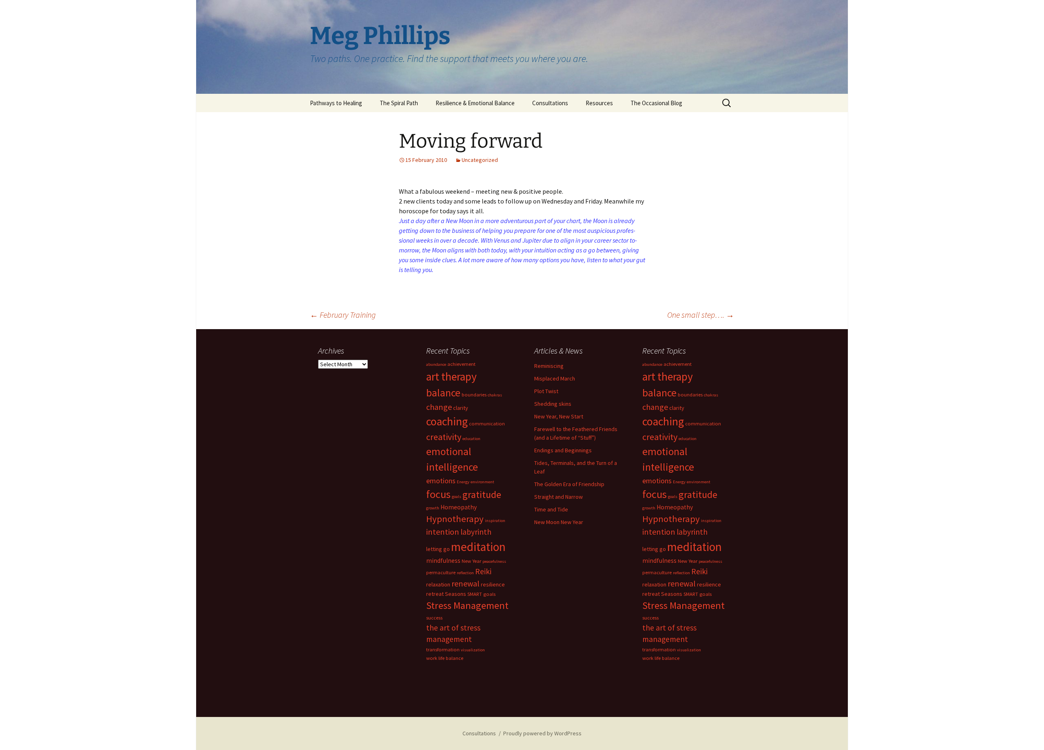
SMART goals (481, 594)
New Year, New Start (558, 416)
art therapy (451, 376)
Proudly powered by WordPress (542, 733)
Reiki (483, 571)
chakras (495, 395)
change (439, 407)
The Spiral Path (399, 103)
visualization (473, 650)
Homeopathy (458, 507)
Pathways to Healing (336, 103)
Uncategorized (480, 160)
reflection (465, 572)
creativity (443, 436)
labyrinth (475, 532)
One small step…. (700, 315)
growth (432, 508)
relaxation (438, 584)
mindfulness (443, 560)
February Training (343, 315)
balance (443, 392)
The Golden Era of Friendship (569, 484)
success (434, 618)
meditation (478, 546)
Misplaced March (554, 378)
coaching (447, 421)
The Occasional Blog (656, 103)
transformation (443, 649)
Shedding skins (552, 403)
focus (438, 494)
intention (442, 532)
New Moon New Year (558, 522)
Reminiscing (549, 365)
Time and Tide (551, 509)
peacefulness (494, 561)
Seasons (455, 593)
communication (487, 423)
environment (482, 482)
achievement (461, 364)
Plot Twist (546, 391)
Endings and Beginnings (563, 450)
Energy (463, 482)
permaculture (441, 572)
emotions (441, 480)
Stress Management (467, 605)
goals (456, 496)
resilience (493, 584)
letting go (438, 549)
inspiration (495, 520)
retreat (435, 593)
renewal (465, 583)
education (471, 438)
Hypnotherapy (455, 518)
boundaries (474, 395)
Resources (599, 103)
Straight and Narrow (558, 496)
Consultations (550, 103)
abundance (436, 364)
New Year (471, 561)
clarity (460, 408)
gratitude (481, 494)
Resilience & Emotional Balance (475, 103)
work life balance (444, 658)
